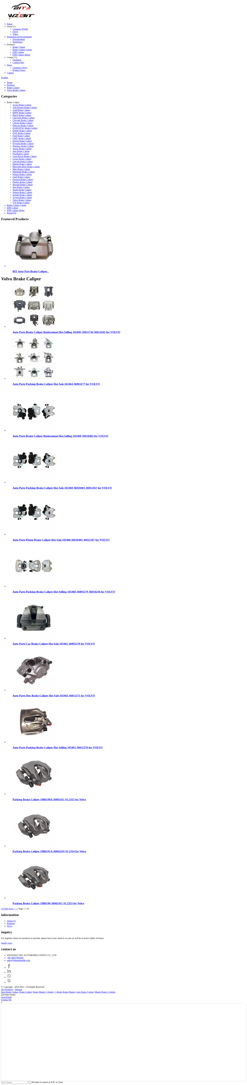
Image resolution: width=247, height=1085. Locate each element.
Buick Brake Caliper (22, 115)
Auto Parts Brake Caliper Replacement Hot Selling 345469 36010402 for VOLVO (60, 435)
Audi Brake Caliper (21, 110)
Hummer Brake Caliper (23, 146)
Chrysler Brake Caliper (23, 120)
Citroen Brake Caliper (22, 123)
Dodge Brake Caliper (22, 130)
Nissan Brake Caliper (22, 174)
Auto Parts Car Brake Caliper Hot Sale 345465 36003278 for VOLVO (54, 643)
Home (9, 24)
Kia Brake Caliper (21, 154)
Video (15, 34)
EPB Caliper (18, 52)
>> (16, 909)
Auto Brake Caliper (84, 992)
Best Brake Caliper (9, 992)
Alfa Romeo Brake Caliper (25, 107)
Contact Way (18, 62)
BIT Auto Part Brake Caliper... (31, 271)
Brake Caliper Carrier (22, 49)
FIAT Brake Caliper (22, 133)
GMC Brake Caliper (22, 138)
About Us (11, 921)
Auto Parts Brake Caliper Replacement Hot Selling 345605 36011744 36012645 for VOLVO (66, 332)
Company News (20, 67)
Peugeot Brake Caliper (23, 179)
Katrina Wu (6, 1000)
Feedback (17, 60)
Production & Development (19, 37)
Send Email (6, 997)
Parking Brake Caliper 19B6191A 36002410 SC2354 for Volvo (49, 851)
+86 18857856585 (15, 958)
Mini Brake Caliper (21, 169)
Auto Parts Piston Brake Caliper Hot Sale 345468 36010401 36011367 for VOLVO (61, 539)
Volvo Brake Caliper (16, 90)
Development (19, 39)
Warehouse (18, 42)
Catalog (10, 73)
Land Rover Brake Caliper (25, 156)
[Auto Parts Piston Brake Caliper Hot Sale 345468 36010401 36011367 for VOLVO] (34, 534)
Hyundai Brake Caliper (23, 143)
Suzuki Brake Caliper (22, 195)
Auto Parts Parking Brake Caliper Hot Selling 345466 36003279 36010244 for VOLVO (64, 591)
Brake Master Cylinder (43, 992)
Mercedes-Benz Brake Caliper (26, 166)
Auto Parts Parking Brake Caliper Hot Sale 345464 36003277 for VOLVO (56, 383)
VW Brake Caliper (21, 202)
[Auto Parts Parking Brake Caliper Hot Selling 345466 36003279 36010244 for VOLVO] (34, 586)
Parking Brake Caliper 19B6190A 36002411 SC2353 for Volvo (49, 799)
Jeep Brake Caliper (21, 151)
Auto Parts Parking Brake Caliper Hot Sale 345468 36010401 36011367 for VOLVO (62, 487)
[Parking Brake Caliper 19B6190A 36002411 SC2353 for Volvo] (34, 794)
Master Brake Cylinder (105, 992)
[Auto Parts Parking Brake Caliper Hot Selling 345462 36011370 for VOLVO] (34, 742)
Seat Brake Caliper (21, 187)
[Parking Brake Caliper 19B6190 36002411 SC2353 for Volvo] (34, 898)
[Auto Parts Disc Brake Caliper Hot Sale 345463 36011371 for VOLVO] (34, 690)
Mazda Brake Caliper (22, 164)
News (9, 65)
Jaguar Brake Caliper (22, 148)
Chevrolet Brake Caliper (24, 118)
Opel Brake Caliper (21, 177)
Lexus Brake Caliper (22, 159)
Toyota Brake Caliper (22, 197)
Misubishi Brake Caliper (24, 172)
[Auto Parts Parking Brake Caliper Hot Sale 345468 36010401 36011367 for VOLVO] (34, 482)
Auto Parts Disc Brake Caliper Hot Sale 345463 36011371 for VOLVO (54, 695)
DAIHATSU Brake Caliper (25, 128)
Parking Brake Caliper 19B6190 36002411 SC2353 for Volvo (48, 903)
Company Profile (20, 29)
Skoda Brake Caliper (22, 190)
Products (11, 85)
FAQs (15, 31)
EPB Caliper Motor (21, 55)
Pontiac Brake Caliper (22, 182)
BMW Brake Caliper (22, 112)
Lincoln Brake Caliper (23, 161)
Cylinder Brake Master (64, 992)
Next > (11, 909)
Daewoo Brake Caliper (23, 125)
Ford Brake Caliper (21, 136)
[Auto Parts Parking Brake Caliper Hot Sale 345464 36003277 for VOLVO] (34, 378)
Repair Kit (11, 213)
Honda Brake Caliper (22, 141)
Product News (19, 70)
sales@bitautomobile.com (18, 960)
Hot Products (7, 989)
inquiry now (6, 943)
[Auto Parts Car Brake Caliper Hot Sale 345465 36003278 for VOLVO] (34, 638)
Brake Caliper (19, 47)
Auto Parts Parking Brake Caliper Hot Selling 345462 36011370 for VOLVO (58, 747)
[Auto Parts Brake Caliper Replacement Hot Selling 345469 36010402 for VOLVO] (34, 430)
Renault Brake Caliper (23, 184)
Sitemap (18, 989)
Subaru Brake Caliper (22, 192)
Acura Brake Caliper (22, 105)
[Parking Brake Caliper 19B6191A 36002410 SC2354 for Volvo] (34, 846)
